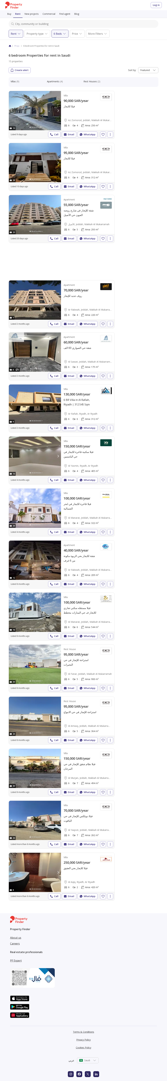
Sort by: (132, 70)
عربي (71, 1060)
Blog (76, 13)
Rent (18, 13)
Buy (9, 13)
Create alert (22, 70)
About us (15, 937)
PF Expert (16, 960)
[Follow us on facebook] (79, 1074)
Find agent (64, 13)
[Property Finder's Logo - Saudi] (13, 5)
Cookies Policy (83, 1047)
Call (56, 134)
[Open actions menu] (110, 134)
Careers (15, 943)
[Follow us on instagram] (71, 1074)
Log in (156, 5)
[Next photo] (58, 110)
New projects (31, 13)
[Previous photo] (12, 110)
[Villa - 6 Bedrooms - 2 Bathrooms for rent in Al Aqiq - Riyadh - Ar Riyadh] (62, 877)
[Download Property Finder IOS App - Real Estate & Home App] (19, 998)
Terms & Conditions (83, 1031)
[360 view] (17, 370)
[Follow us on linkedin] (96, 1074)
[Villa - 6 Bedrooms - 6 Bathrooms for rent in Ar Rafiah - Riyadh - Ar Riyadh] (62, 408)
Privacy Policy (83, 1039)
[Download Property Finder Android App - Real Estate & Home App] (19, 1007)
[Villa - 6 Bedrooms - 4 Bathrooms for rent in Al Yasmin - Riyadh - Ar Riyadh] (62, 460)
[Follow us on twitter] (88, 1074)
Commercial (49, 13)
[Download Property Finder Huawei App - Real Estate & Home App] (19, 1015)
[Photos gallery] (35, 110)
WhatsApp (89, 134)
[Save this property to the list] (103, 134)
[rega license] (83, 978)
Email (71, 134)
